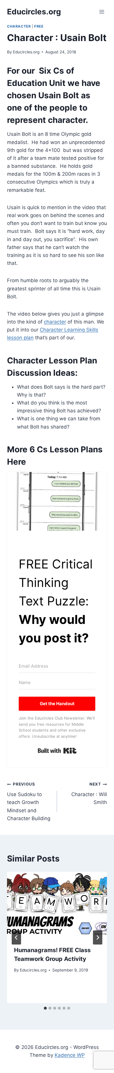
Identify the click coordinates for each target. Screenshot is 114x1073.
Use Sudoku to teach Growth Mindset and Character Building (28, 801)
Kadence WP (70, 1055)
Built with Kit (57, 750)
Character (19, 26)
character (55, 322)
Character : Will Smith (89, 793)
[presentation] (57, 905)
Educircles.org (26, 52)
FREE (38, 26)
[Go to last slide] (16, 937)
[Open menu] (101, 11)
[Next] (97, 937)
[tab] (45, 1008)
